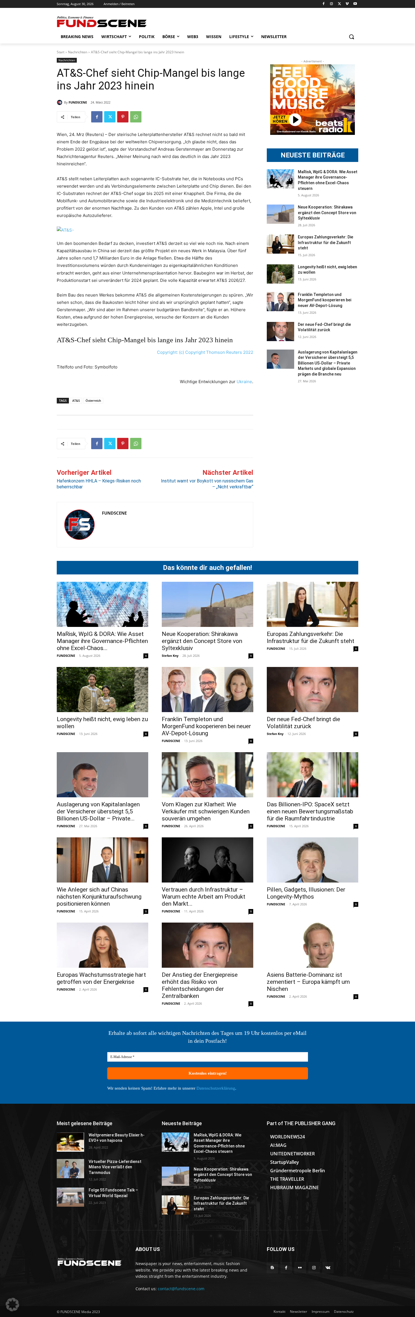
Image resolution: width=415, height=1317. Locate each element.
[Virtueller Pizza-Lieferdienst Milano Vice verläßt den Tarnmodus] (70, 1168)
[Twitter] (339, 4)
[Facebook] (323, 4)
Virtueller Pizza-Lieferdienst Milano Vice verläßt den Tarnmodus (115, 1167)
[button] (351, 36)
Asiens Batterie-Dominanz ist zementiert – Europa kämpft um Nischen (308, 981)
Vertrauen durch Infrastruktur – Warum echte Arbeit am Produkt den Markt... (203, 896)
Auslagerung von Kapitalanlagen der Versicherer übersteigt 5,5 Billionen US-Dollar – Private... (98, 811)
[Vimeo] (347, 4)
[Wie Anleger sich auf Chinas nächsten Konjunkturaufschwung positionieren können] (102, 860)
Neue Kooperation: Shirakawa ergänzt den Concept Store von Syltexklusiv (327, 212)
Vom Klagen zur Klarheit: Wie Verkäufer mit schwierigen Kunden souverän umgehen (206, 811)
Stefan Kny (170, 655)
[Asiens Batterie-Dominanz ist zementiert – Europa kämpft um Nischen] (312, 945)
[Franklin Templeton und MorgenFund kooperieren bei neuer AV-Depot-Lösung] (280, 301)
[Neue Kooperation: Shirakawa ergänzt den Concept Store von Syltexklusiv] (280, 214)
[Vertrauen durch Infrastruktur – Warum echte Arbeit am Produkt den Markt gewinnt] (207, 860)
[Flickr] (299, 1267)
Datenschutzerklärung (215, 1088)
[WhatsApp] (135, 116)
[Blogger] (272, 1267)
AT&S (76, 400)
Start (60, 52)
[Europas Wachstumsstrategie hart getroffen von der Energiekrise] (102, 945)
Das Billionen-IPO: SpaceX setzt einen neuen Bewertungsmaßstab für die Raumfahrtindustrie (310, 811)
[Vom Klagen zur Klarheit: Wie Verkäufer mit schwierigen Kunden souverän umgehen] (207, 774)
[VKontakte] (327, 1267)
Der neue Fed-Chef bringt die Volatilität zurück (303, 723)
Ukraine (244, 381)
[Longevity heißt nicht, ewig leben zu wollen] (280, 274)
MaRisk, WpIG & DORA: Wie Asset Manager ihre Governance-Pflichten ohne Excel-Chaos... (102, 641)
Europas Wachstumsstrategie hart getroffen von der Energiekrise (101, 978)
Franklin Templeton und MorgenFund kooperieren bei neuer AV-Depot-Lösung (324, 300)
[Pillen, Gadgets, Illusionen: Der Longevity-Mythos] (312, 860)
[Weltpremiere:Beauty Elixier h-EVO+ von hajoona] (70, 1142)
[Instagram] (331, 4)
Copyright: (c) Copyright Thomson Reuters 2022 (205, 352)
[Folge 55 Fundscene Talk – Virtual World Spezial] (70, 1197)
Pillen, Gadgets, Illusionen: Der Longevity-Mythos (306, 893)
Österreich (93, 400)
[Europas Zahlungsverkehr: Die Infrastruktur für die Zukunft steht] (280, 244)
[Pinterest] (122, 116)
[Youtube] (355, 4)
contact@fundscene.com (181, 1288)
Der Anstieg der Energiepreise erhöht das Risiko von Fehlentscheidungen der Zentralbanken (200, 985)
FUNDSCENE (78, 102)
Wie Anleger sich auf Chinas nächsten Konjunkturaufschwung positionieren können (99, 896)
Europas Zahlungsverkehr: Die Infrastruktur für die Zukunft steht (325, 242)
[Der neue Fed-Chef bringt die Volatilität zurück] (280, 331)
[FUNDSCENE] (60, 102)
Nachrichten (77, 52)
